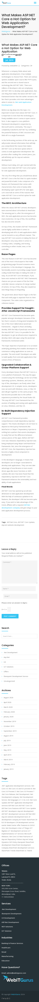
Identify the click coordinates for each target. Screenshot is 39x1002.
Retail (4, 952)
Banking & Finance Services (12, 943)
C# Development (8, 918)
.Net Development (9, 909)
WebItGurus (15, 994)
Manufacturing (7, 956)
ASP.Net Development (10, 922)
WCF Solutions (7, 926)
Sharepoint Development (11, 913)
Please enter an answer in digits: (14, 603)
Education (6, 961)
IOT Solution (6, 931)
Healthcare (6, 948)
